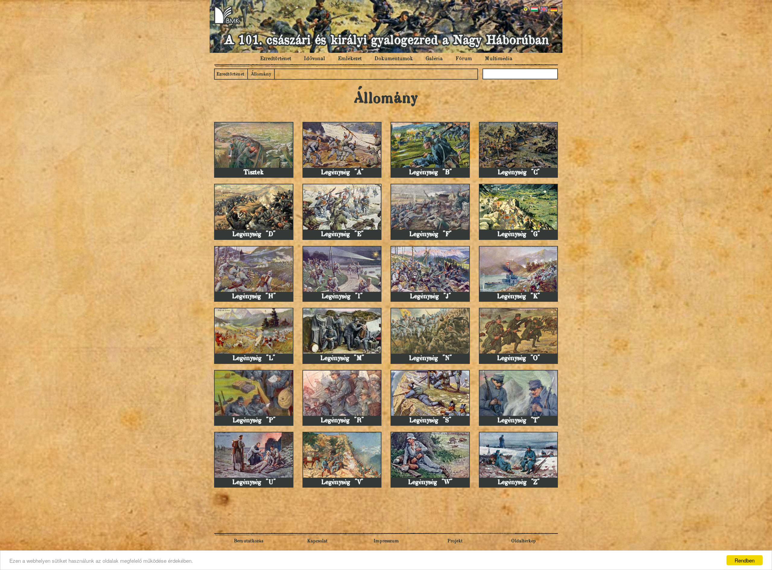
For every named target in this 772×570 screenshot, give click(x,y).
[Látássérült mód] (526, 9)
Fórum (463, 59)
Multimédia (498, 59)
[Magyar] (534, 9)
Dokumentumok (393, 59)
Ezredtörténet (275, 59)
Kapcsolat (317, 541)
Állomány (261, 74)
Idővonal (314, 59)
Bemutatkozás (248, 541)
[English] (543, 9)
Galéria (434, 59)
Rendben (745, 560)
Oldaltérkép (523, 541)
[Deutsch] (553, 9)
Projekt (455, 541)
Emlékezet (350, 59)
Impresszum (386, 541)
